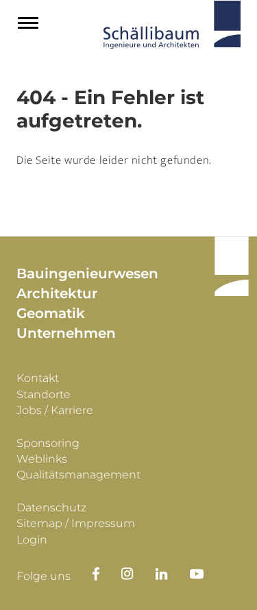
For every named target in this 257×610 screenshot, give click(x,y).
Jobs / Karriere (54, 410)
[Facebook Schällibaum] (96, 574)
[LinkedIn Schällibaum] (173, 574)
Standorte (43, 394)
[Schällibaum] (172, 28)
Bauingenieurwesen (87, 273)
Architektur (56, 293)
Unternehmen (66, 333)
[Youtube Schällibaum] (207, 574)
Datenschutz (51, 507)
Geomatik (50, 313)
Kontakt (37, 378)
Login (31, 539)
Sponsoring (47, 443)
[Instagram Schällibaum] (138, 574)
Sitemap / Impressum (75, 523)
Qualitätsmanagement (78, 474)
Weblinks (41, 458)
